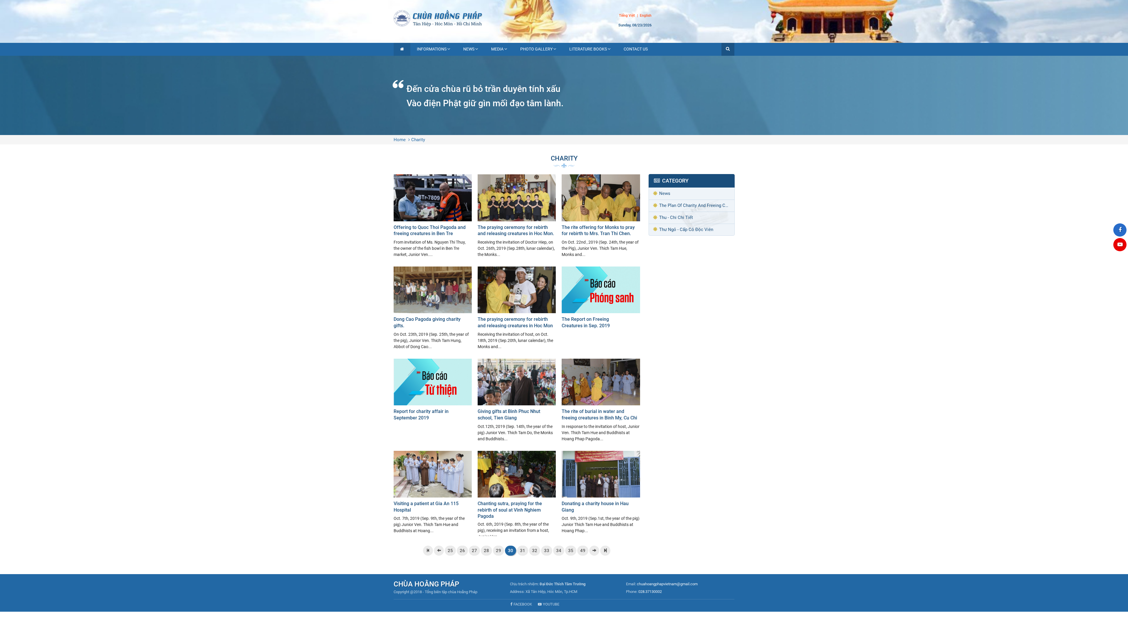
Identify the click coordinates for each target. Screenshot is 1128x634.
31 (522, 550)
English (646, 16)
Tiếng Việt (627, 16)
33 (546, 550)
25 (450, 550)
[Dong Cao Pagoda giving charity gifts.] (433, 308)
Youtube (551, 604)
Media (497, 49)
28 (486, 550)
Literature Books (588, 49)
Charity (418, 139)
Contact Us (636, 49)
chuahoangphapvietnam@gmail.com (667, 584)
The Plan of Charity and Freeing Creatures (696, 205)
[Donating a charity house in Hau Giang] (601, 492)
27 (474, 550)
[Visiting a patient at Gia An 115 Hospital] (433, 492)
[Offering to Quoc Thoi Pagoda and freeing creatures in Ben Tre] (433, 216)
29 (498, 550)
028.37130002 (650, 591)
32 (534, 550)
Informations (431, 49)
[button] (727, 49)
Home (400, 139)
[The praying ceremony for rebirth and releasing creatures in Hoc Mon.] (517, 216)
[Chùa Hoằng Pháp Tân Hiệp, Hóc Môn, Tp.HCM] (564, 17)
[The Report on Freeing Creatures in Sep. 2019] (601, 299)
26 (462, 550)
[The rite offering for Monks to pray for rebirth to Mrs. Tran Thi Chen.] (601, 216)
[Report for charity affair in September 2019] (433, 391)
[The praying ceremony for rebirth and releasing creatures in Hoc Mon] (517, 308)
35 (570, 550)
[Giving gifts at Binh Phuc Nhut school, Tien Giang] (517, 400)
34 (558, 550)
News (468, 49)
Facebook (522, 604)
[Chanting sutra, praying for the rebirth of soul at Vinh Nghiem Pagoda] (517, 493)
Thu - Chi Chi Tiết (676, 217)
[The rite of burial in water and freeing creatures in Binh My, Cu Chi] (601, 400)
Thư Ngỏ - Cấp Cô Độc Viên (686, 229)
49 (582, 550)
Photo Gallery (536, 49)
